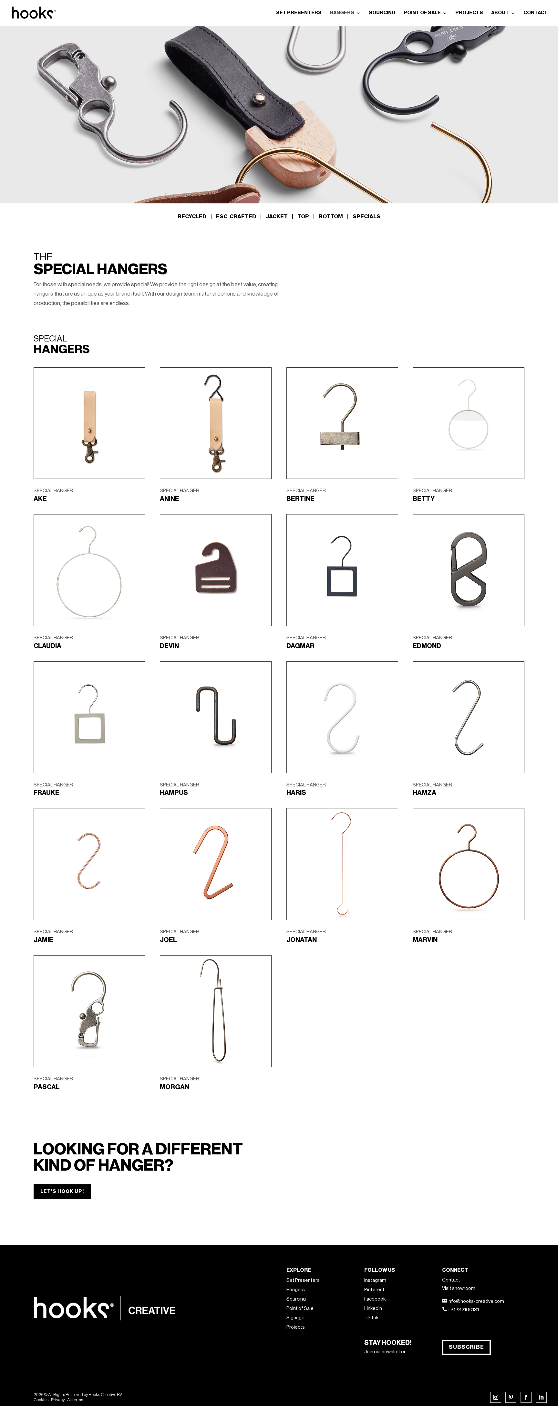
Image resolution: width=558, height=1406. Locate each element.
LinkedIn (373, 1308)
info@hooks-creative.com (476, 1301)
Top (303, 216)
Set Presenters (303, 1280)
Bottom (331, 216)
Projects (295, 1327)
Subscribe (466, 1347)
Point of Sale (300, 1308)
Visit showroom (458, 1288)
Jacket (277, 216)
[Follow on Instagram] (495, 1397)
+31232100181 (463, 1309)
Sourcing (296, 1299)
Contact (451, 1280)
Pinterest (374, 1289)
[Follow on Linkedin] (541, 1397)
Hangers (295, 1289)
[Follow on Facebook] (526, 1397)
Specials (366, 216)
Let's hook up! (62, 1191)
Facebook (375, 1299)
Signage (295, 1317)
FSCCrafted (236, 216)
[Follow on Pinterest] (510, 1397)
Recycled (192, 216)
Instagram (375, 1280)
